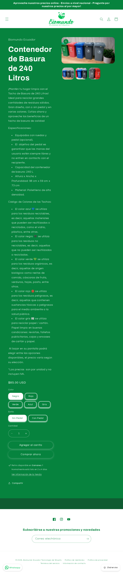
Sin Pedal (17, 418)
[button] (6, 19)
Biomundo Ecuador (32, 560)
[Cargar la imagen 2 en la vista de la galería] (81, 73)
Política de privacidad (98, 560)
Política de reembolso (75, 560)
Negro (15, 396)
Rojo (30, 396)
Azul (30, 404)
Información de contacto (74, 563)
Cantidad (13, 426)
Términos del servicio (50, 563)
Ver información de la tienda (27, 474)
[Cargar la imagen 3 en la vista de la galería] (94, 73)
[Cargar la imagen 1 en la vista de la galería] (68, 73)
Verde (15, 404)
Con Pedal (38, 418)
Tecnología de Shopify (51, 560)
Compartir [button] (17, 483)
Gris (44, 404)
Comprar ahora (31, 454)
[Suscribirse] (87, 539)
